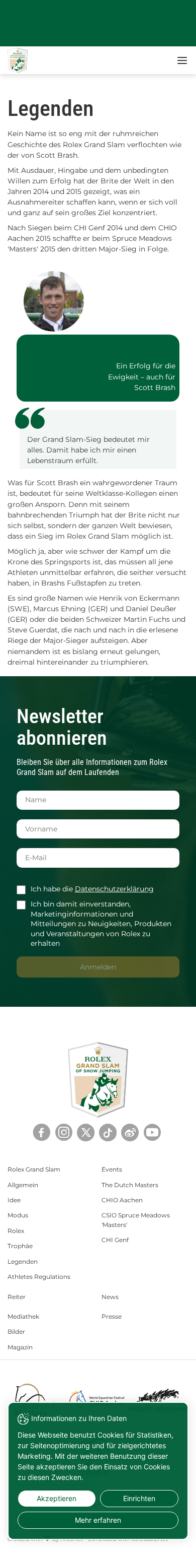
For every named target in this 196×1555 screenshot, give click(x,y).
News (110, 1297)
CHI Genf (115, 1240)
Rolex (16, 1231)
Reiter (17, 1297)
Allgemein (23, 1185)
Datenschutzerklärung (114, 888)
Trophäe (20, 1246)
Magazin (20, 1347)
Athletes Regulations (39, 1276)
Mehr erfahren (98, 1520)
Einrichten (139, 1498)
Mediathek (23, 1316)
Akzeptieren (56, 1498)
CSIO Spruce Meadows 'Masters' (136, 1219)
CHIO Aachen (122, 1200)
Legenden (23, 1261)
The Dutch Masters (130, 1185)
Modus (18, 1215)
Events (112, 1169)
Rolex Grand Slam (34, 1169)
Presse (112, 1316)
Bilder (16, 1331)
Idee (14, 1200)
